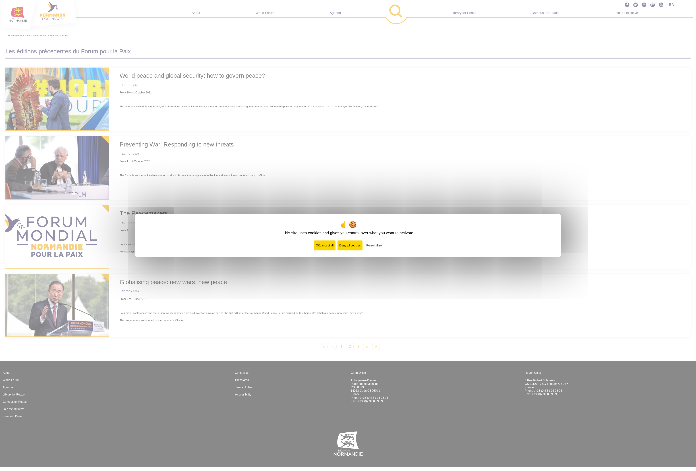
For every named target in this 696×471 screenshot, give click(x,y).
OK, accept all (325, 245)
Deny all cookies (350, 245)
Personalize (374, 245)
